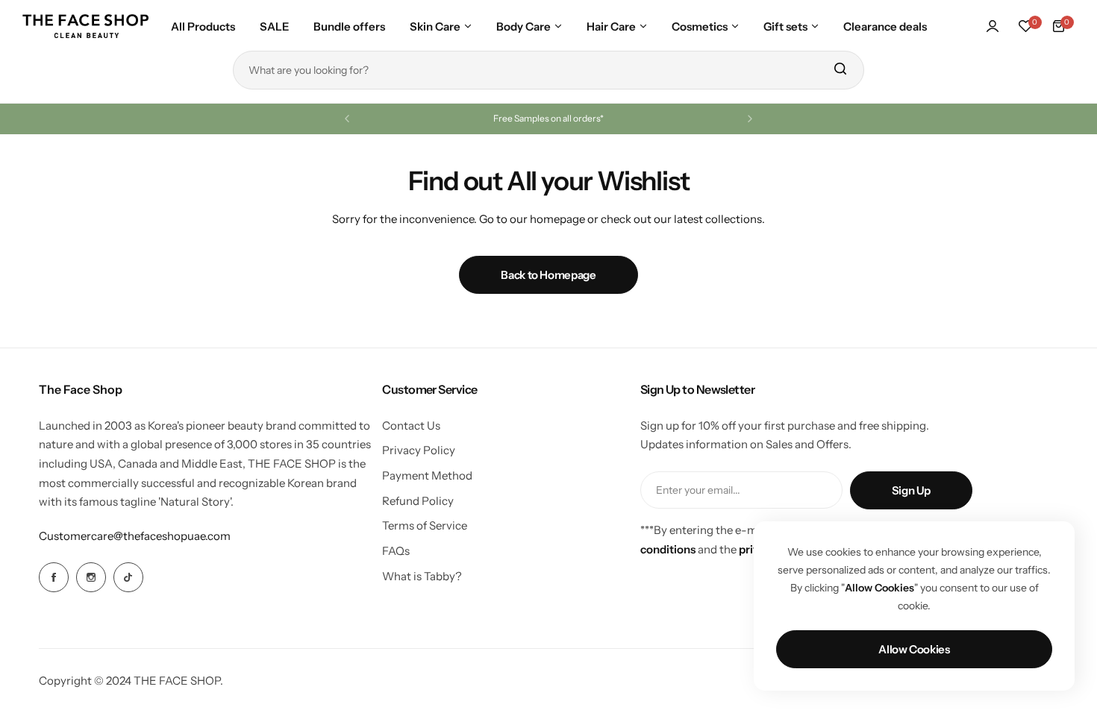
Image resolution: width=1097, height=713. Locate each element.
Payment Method (427, 475)
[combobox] (548, 70)
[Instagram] (91, 577)
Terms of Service (424, 525)
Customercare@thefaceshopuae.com (135, 536)
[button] (347, 118)
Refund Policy (418, 501)
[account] (992, 26)
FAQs (396, 551)
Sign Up (911, 490)
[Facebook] (54, 577)
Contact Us (411, 425)
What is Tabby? (422, 576)
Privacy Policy (418, 450)
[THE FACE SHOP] (85, 26)
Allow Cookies (913, 649)
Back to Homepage (548, 275)
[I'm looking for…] (839, 70)
